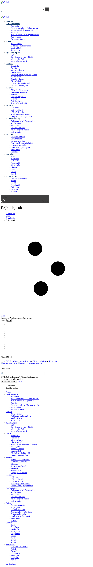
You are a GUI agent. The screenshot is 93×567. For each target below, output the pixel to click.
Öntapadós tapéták (18, 137)
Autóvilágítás (16, 37)
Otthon (9, 134)
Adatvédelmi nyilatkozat (21, 361)
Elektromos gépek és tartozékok (23, 121)
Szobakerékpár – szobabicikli (22, 57)
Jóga (12, 55)
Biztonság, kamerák (18, 145)
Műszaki (9, 105)
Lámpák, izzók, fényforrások (22, 116)
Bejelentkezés (11, 564)
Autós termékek (13, 24)
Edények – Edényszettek (20, 90)
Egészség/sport (13, 52)
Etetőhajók (15, 161)
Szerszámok (15, 420)
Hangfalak (15, 189)
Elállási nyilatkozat (40, 361)
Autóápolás (15, 26)
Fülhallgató (15, 187)
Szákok (13, 172)
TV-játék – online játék (19, 85)
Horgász (10, 154)
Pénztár (20, 381)
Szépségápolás (16, 139)
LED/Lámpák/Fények (19, 178)
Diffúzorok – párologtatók (21, 147)
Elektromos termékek (19, 92)
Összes (8, 392)
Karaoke (14, 191)
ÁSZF (8, 361)
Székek (13, 542)
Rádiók (13, 181)
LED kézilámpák (17, 112)
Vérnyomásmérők (17, 59)
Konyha (9, 88)
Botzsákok (15, 159)
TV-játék (14, 183)
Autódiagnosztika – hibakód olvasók (25, 28)
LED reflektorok (17, 110)
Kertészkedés (16, 123)
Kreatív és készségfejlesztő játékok (24, 75)
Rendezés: (5, 318)
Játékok (9, 63)
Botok (13, 156)
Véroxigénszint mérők (19, 61)
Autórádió (14, 32)
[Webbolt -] (5, 2)
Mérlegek (14, 99)
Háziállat (14, 521)
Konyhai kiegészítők (18, 97)
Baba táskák (15, 66)
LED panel (15, 108)
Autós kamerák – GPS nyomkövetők (25, 35)
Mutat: (3, 320)
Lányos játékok (16, 72)
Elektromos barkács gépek (21, 46)
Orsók (13, 169)
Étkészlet (14, 94)
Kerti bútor (15, 125)
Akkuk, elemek (16, 44)
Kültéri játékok (16, 77)
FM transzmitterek (18, 39)
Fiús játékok (15, 68)
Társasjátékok (16, 81)
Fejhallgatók (15, 185)
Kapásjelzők (15, 163)
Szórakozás (11, 176)
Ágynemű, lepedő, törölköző (22, 143)
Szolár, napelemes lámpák (20, 114)
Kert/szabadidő (13, 119)
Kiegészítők (15, 165)
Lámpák (14, 167)
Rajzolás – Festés (17, 79)
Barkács (9, 41)
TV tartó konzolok (18, 141)
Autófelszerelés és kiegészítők (22, 30)
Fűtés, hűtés (15, 150)
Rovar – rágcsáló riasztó (20, 130)
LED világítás (16, 132)
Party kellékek (16, 101)
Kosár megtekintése (9, 381)
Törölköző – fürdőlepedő (20, 83)
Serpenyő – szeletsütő (19, 103)
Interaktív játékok (17, 70)
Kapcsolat (53, 361)
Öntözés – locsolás (18, 128)
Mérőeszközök (16, 48)
